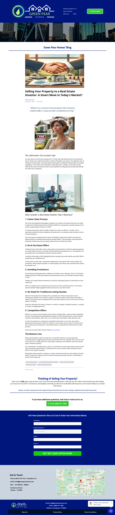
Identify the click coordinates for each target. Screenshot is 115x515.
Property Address (39, 427)
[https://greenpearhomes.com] (33, 11)
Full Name (36, 420)
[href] (80, 482)
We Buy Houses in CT (70, 9)
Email (36, 436)
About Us (66, 14)
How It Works (67, 11)
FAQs (74, 14)
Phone (36, 443)
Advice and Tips (29, 99)
